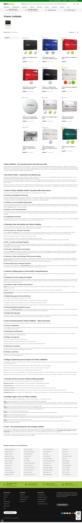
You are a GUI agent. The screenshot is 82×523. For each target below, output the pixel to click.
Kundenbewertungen (43, 503)
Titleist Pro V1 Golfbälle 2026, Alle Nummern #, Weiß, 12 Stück (49, 88)
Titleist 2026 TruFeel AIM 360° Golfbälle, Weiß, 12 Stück (30, 88)
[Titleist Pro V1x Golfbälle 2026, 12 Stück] (50, 106)
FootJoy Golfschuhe (28, 465)
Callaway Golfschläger (10, 472)
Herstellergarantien (42, 499)
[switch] (78, 518)
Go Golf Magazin (41, 501)
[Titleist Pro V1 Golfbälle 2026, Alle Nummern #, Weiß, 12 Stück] (50, 76)
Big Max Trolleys (8, 463)
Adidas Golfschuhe (9, 451)
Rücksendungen (41, 494)
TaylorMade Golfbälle (47, 469)
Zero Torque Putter (66, 474)
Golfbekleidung (15, 7)
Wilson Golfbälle (66, 469)
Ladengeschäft (23, 499)
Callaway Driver (8, 465)
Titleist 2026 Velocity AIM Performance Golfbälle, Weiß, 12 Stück (49, 148)
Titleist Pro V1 (65, 453)
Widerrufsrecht (7, 501)
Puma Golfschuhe (47, 451)
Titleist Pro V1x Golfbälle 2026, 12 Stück (49, 117)
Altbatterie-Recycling (42, 497)
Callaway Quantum (9, 474)
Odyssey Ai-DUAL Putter (29, 474)
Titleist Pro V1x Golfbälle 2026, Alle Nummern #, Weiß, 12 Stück (30, 117)
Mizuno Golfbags (28, 472)
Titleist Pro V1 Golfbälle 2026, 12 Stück (30, 58)
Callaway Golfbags (28, 449)
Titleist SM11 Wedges (67, 456)
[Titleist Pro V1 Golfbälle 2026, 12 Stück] (30, 46)
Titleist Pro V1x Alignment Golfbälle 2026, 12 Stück (68, 117)
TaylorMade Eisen (47, 465)
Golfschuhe (24, 7)
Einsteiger (65, 0)
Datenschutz (6, 503)
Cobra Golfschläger (28, 453)
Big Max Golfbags (9, 460)
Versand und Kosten (24, 497)
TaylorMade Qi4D (47, 472)
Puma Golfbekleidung (48, 449)
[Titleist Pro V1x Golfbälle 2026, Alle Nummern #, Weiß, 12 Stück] (30, 106)
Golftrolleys (39, 7)
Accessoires (54, 7)
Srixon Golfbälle (46, 456)
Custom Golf (44, 266)
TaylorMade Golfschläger (48, 460)
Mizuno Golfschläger (28, 469)
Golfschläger (6, 7)
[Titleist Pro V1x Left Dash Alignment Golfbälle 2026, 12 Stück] (30, 136)
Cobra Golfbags (27, 456)
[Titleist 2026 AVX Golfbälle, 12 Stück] (69, 136)
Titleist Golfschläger (47, 474)
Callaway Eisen (8, 467)
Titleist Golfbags (66, 460)
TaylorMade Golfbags (47, 467)
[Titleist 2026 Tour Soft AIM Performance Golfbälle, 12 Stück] (50, 46)
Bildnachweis (7, 506)
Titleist (9, 13)
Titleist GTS (64, 458)
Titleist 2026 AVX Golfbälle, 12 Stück (68, 147)
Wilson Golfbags (66, 467)
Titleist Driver (65, 449)
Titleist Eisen (65, 451)
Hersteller (62, 7)
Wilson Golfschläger (66, 465)
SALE (68, 7)
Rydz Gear (45, 453)
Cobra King (26, 458)
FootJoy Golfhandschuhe (29, 467)
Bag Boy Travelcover (9, 456)
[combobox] (44, 4)
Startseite (5, 13)
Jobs (5, 508)
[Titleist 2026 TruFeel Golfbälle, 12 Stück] (69, 46)
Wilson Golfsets (65, 472)
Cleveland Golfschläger (29, 451)
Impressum (6, 494)
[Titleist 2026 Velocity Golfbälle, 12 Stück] (69, 76)
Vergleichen (26, 37)
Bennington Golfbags (10, 458)
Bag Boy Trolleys (8, 453)
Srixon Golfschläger (47, 458)
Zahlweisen (22, 494)
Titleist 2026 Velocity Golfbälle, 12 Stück (69, 88)
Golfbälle (47, 7)
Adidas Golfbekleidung (10, 449)
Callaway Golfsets (9, 469)
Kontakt (5, 497)
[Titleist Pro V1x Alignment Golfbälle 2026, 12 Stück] (69, 106)
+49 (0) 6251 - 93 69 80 (32, 10)
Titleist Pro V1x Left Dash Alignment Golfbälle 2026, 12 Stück (29, 148)
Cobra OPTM (27, 460)
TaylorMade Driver (47, 463)
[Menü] (80, 512)
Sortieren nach (7, 32)
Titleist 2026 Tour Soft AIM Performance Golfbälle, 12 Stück (49, 58)
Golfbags (32, 7)
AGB (5, 499)
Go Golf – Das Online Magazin (55, 0)
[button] (78, 4)
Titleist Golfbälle (13, 13)
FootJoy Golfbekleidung (29, 463)
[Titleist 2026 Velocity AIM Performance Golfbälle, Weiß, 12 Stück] (50, 136)
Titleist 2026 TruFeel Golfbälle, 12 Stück (69, 58)
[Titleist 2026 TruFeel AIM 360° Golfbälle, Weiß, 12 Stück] (30, 76)
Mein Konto (22, 501)
